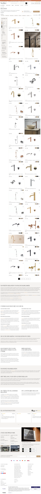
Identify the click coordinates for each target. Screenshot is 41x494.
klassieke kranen (6, 395)
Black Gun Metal (2, 318)
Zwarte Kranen (16, 15)
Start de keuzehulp (36, 11)
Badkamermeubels (8, 5)
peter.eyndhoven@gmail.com (4, 440)
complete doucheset (34, 295)
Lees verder (2, 12)
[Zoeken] (26, 3)
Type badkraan (3, 50)
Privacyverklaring (3, 484)
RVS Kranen (20, 15)
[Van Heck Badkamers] (3, 3)
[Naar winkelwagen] (39, 3)
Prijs (1, 38)
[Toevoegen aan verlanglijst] (23, 18)
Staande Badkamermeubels (17, 471)
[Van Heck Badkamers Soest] (5, 448)
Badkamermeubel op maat (17, 477)
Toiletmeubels (26, 5)
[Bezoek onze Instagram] (1, 473)
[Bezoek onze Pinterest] (3, 473)
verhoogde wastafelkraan (11, 293)
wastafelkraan (25, 292)
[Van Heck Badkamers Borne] (15, 448)
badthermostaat (13, 370)
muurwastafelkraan (18, 293)
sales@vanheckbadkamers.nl (14, 441)
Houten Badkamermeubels (17, 465)
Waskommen (29, 471)
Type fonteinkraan (3, 54)
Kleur (2, 20)
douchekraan (26, 295)
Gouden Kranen (7, 15)
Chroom (22, 318)
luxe (15, 338)
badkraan (19, 296)
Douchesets (28, 15)
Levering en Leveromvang (4, 485)
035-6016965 (3, 439)
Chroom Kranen (2, 15)
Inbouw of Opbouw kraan (3, 35)
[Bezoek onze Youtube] (5, 473)
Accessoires (21, 5)
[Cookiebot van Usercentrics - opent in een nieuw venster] (4, 492)
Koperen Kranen (11, 15)
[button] (31, 15)
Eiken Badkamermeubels (17, 469)
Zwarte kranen (2, 310)
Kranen (12, 5)
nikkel (24, 310)
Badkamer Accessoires (30, 472)
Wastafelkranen (24, 15)
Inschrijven (38, 456)
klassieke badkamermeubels (8, 402)
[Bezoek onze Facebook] (2, 473)
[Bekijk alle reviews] (33, 410)
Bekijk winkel (2, 443)
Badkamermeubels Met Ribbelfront (18, 472)
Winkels (33, 3)
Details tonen (9, 492)
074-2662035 (12, 440)
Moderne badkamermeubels (17, 470)
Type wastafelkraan (3, 40)
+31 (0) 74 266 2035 (3, 469)
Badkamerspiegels (17, 5)
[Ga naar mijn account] (36, 3)
